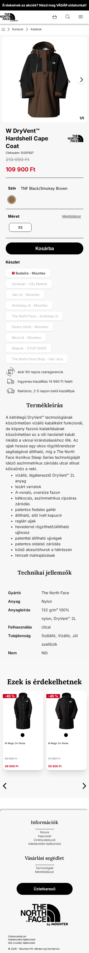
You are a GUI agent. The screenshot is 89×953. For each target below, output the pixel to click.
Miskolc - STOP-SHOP (29, 348)
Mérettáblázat (71, 216)
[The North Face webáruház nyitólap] (44, 915)
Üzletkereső (45, 888)
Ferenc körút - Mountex (30, 327)
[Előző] (5, 785)
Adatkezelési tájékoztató (44, 843)
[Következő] (84, 785)
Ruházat (17, 29)
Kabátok (36, 29)
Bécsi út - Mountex (26, 337)
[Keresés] (68, 17)
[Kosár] (54, 17)
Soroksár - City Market (29, 284)
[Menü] (81, 17)
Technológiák (44, 868)
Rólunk (44, 832)
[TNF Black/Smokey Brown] (11, 199)
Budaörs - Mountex (30, 273)
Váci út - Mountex (26, 295)
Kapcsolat (44, 836)
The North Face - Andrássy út (35, 316)
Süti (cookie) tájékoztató (21, 942)
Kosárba (44, 248)
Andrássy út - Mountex (30, 305)
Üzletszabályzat (45, 840)
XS (20, 227)
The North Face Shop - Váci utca (37, 359)
